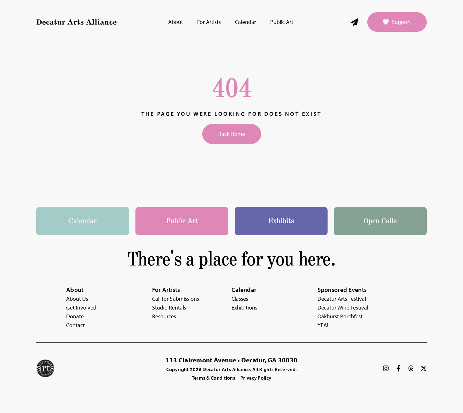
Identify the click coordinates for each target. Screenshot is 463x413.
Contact (75, 325)
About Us (77, 298)
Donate (75, 316)
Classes (240, 298)
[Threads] (411, 368)
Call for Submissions (175, 298)
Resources (164, 316)
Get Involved (81, 307)
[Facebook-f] (398, 368)
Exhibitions (244, 307)
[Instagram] (386, 368)
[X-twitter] (423, 368)
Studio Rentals (169, 307)
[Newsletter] (354, 22)
